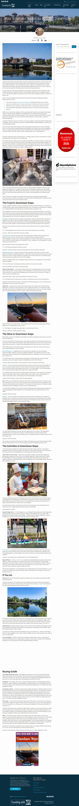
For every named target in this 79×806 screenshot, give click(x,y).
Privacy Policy (36, 790)
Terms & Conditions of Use (40, 792)
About (36, 5)
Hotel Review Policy (38, 787)
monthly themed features (24, 102)
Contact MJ (73, 5)
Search (74, 46)
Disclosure (35, 785)
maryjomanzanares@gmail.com (71, 1)
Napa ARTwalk (18, 560)
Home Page (29, 5)
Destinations (57, 5)
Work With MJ (66, 5)
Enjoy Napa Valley (7, 550)
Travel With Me (47, 5)
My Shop (15, 789)
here (48, 569)
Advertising (36, 783)
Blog (41, 5)
